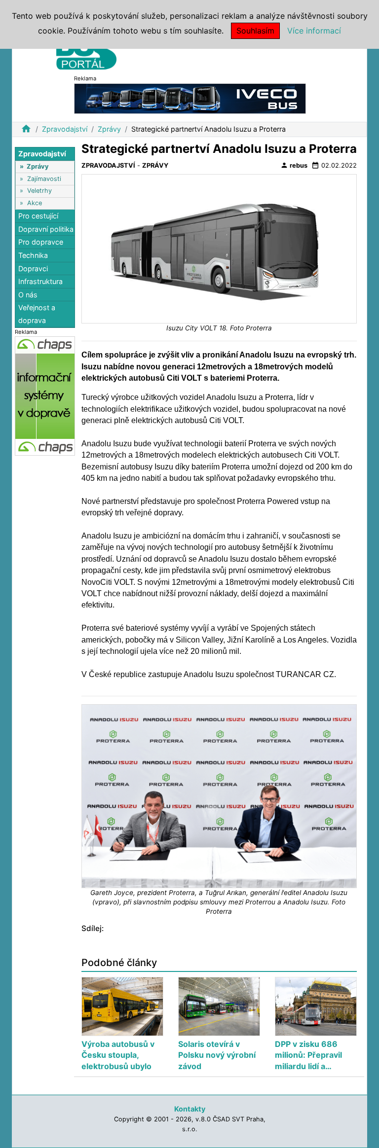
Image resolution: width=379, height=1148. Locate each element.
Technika (33, 255)
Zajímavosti (44, 178)
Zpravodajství (64, 129)
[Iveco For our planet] (190, 98)
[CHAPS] (45, 395)
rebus (293, 165)
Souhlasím (255, 31)
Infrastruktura (40, 281)
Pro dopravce (40, 242)
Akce (34, 203)
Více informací (314, 31)
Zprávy (109, 129)
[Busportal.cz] (86, 51)
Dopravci (33, 268)
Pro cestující (38, 216)
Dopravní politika (46, 229)
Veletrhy (39, 190)
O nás (28, 294)
